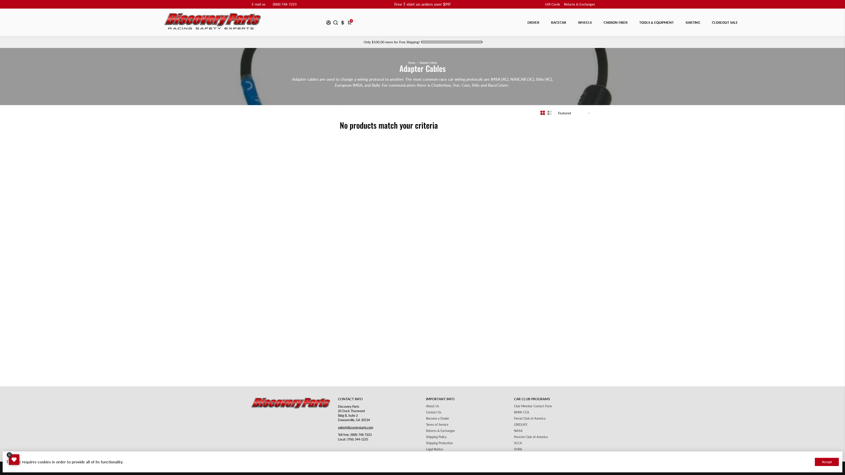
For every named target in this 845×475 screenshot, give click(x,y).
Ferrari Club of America (530, 418)
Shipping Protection (439, 443)
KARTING (693, 22)
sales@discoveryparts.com (355, 427)
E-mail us (258, 4)
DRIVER (533, 22)
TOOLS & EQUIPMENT (656, 22)
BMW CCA (521, 412)
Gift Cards (552, 4)
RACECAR (558, 22)
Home (411, 62)
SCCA (518, 443)
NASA (518, 431)
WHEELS (585, 22)
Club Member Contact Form (533, 406)
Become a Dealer (437, 418)
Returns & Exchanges (579, 4)
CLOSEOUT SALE (725, 22)
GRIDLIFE (520, 424)
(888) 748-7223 (285, 4)
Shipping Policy (436, 437)
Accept (827, 462)
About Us (432, 406)
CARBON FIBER (616, 22)
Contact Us (433, 412)
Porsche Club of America (531, 437)
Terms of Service (437, 424)
